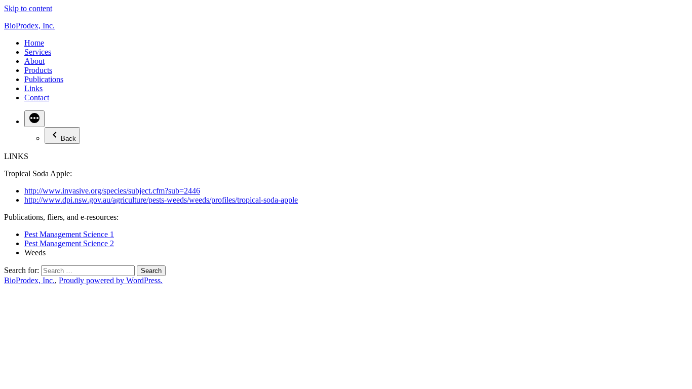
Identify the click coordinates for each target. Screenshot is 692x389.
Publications (43, 79)
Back (68, 138)
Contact (36, 97)
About (34, 61)
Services (37, 52)
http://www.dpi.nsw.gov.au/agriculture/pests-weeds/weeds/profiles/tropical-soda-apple (161, 200)
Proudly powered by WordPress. (111, 280)
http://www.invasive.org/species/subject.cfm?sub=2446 (112, 190)
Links (33, 88)
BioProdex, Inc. (29, 25)
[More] (34, 118)
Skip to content (28, 8)
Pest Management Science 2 (69, 243)
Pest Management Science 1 (69, 234)
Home (34, 42)
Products (38, 70)
